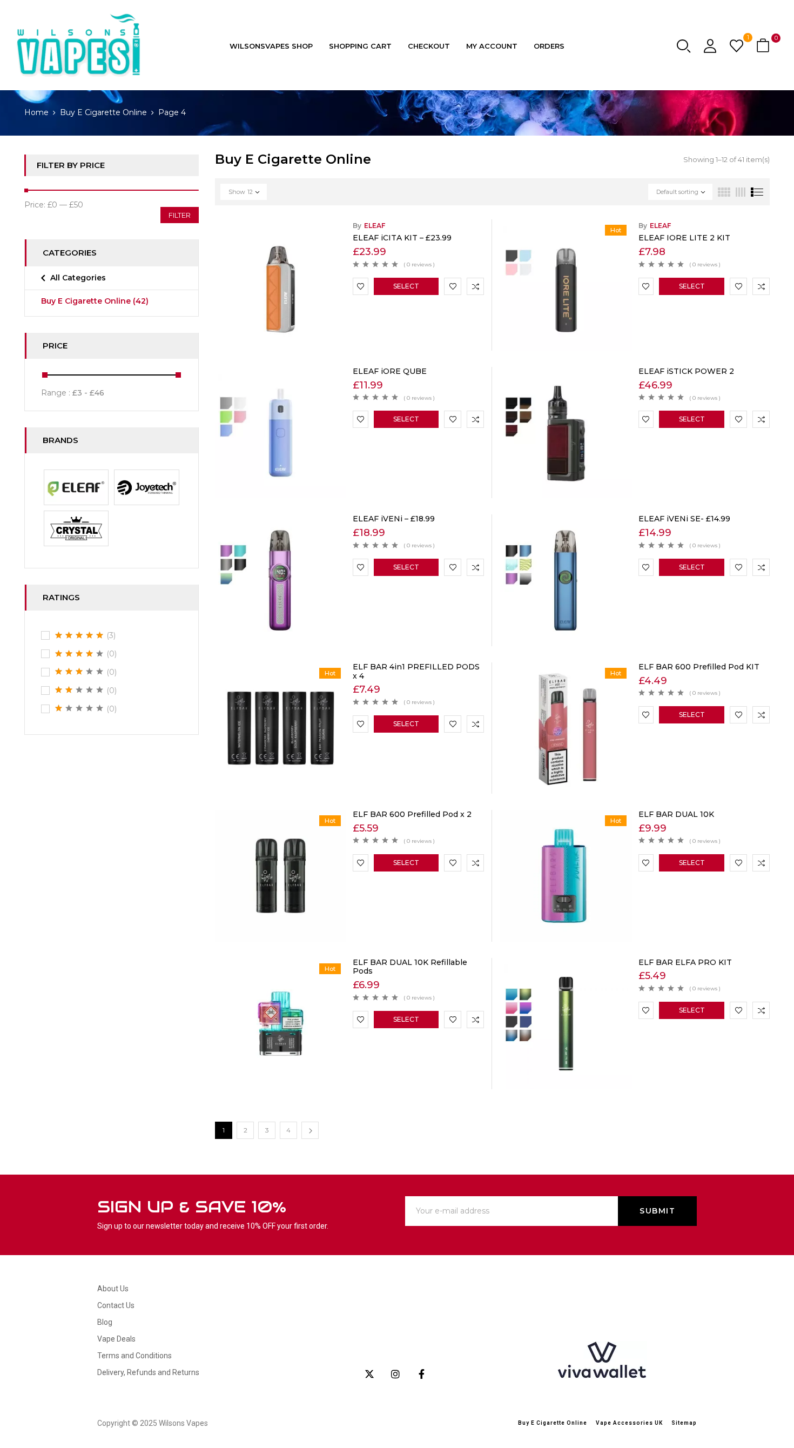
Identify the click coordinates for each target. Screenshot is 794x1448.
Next (310, 1130)
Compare (475, 286)
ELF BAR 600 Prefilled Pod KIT (698, 667)
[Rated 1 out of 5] (79, 708)
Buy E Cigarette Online (103, 112)
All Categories (78, 278)
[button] (764, 46)
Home (36, 112)
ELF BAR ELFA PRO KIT (685, 962)
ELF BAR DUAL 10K (676, 814)
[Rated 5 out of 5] (79, 635)
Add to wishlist (360, 286)
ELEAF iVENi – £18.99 (394, 519)
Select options (406, 288)
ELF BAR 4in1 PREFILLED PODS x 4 (416, 671)
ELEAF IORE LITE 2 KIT (684, 238)
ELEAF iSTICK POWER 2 (686, 371)
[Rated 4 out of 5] (79, 653)
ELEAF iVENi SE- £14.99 (684, 519)
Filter (180, 215)
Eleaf (374, 226)
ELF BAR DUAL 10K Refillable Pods (410, 966)
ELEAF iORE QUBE (390, 371)
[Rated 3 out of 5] (79, 671)
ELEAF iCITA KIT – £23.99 (402, 238)
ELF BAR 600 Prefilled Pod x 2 (412, 814)
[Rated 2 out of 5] (79, 690)
